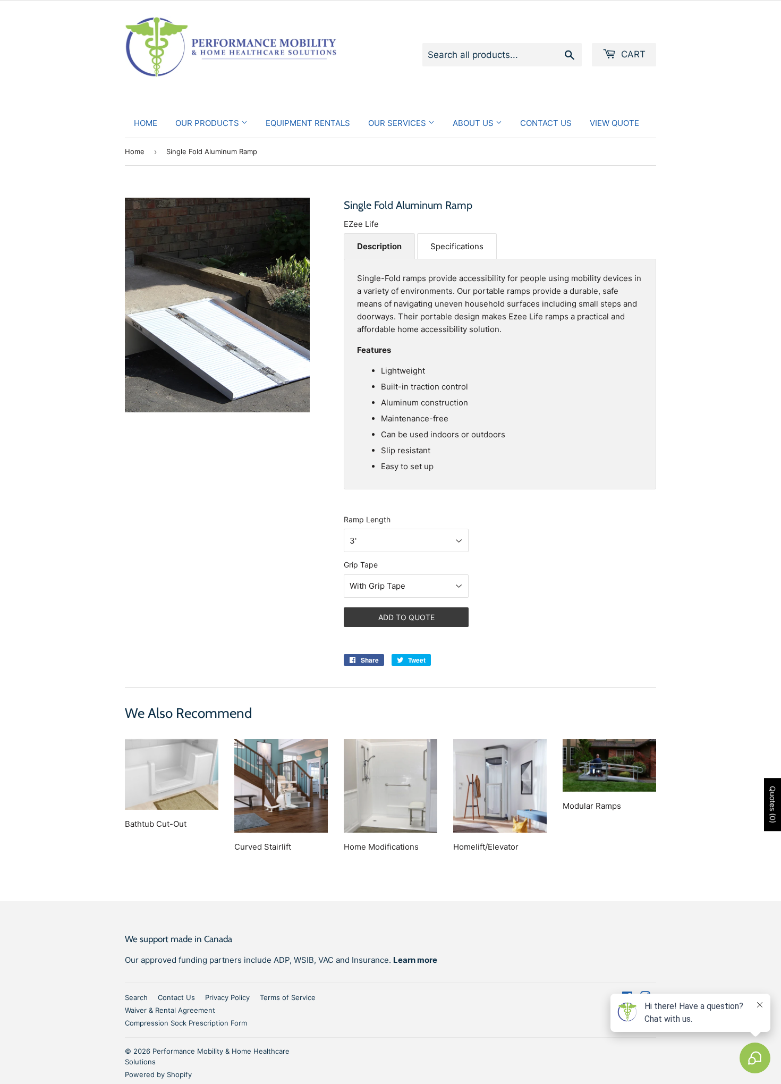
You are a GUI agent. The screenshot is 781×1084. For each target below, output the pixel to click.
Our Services (398, 123)
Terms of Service (288, 997)
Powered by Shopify (158, 1074)
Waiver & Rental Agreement (170, 1010)
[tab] (379, 246)
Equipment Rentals (308, 123)
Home (145, 123)
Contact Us (546, 123)
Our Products (208, 123)
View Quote (614, 123)
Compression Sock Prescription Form (186, 1023)
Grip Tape (361, 564)
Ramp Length (367, 519)
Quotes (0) (772, 804)
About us (474, 123)
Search (136, 997)
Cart (632, 54)
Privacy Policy (227, 997)
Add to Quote (406, 617)
